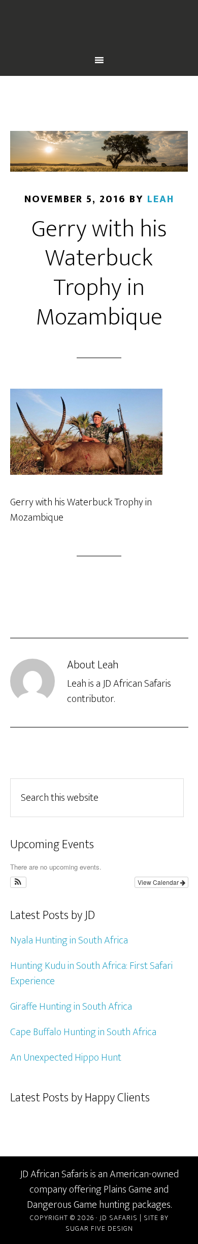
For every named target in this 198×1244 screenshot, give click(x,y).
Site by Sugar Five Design (117, 1223)
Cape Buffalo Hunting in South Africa (83, 1032)
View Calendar (159, 882)
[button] (18, 882)
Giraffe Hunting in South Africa (71, 1006)
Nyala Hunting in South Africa (69, 940)
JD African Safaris (99, 27)
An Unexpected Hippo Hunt (65, 1057)
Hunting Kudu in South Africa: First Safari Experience (91, 973)
